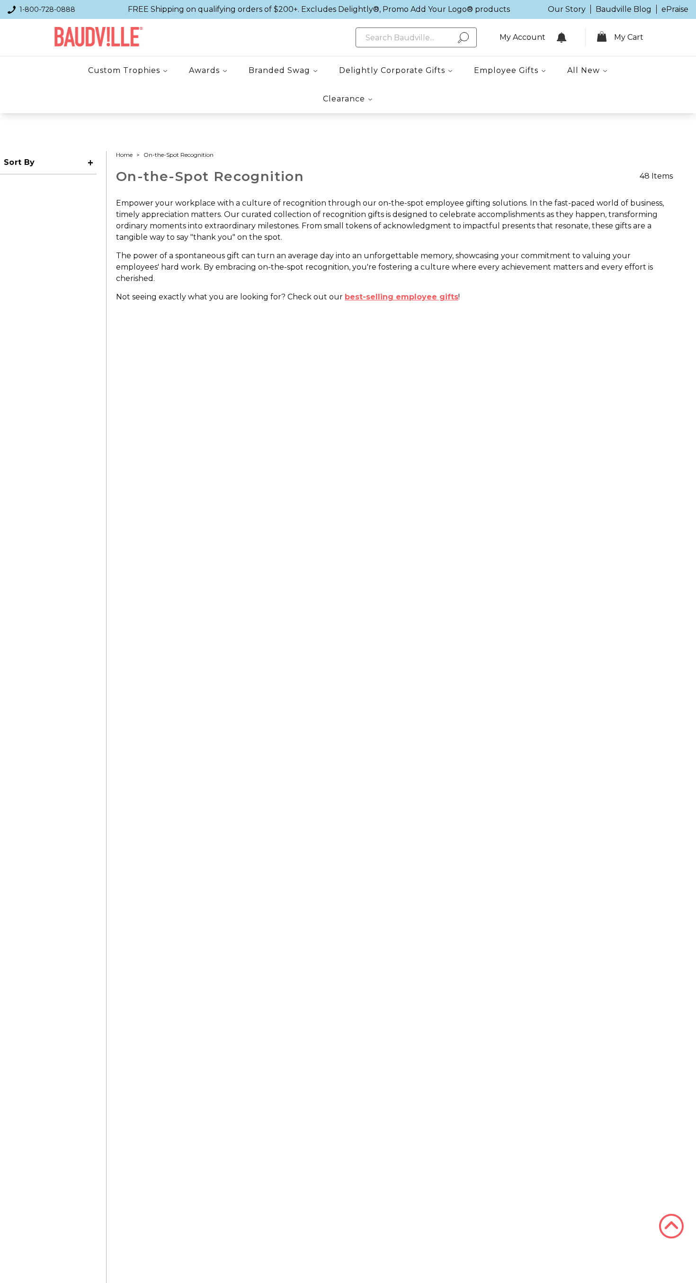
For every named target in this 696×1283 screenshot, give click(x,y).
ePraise (674, 9)
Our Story (567, 9)
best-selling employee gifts (401, 296)
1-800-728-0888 (47, 9)
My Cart (628, 37)
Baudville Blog (623, 9)
